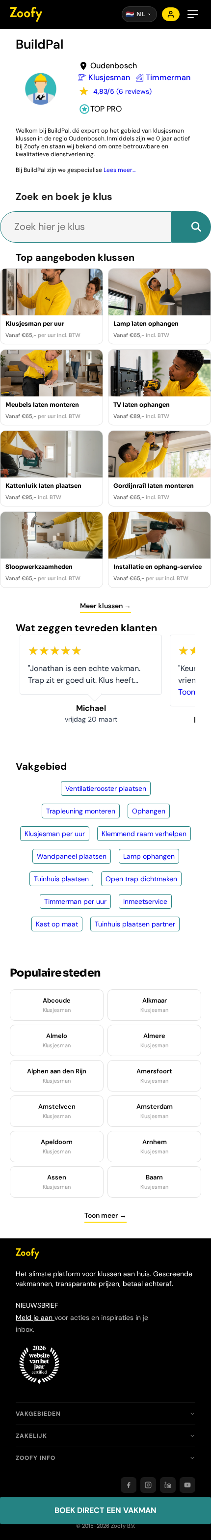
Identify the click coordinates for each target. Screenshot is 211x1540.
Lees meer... (119, 170)
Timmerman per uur (75, 901)
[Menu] (193, 14)
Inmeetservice (145, 901)
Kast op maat (57, 924)
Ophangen (148, 811)
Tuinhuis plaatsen (61, 878)
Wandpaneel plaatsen (71, 856)
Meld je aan (35, 1317)
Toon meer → (105, 1215)
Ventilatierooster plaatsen (105, 788)
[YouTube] (187, 1485)
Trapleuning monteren (80, 811)
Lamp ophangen (149, 856)
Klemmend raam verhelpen (144, 833)
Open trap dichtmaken (141, 878)
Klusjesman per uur (55, 833)
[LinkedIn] (168, 1485)
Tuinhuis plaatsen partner (135, 924)
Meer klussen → (105, 605)
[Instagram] (148, 1485)
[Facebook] (128, 1485)
